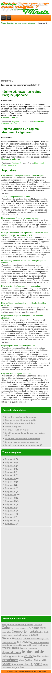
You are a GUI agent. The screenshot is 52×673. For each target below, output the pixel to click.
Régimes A (10, 459)
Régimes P (10, 504)
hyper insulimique (39, 645)
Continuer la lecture (10, 117)
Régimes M (10, 494)
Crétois (4, 635)
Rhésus (38, 660)
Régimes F (10, 475)
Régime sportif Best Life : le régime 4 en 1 (19, 346)
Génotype (15, 645)
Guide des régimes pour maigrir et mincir (26, 4)
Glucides (24, 642)
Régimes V (10, 517)
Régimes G (10, 478)
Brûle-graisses (26, 624)
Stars (45, 664)
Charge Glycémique (21, 628)
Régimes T (10, 514)
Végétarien (12, 165)
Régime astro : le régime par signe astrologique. (21, 286)
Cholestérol (39, 163)
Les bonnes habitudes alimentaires (22, 438)
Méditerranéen (41, 656)
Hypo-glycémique (28, 648)
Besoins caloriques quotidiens (20, 423)
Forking (5, 643)
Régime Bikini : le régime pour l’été (15, 373)
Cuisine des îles (14, 635)
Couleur (40, 632)
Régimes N (10, 498)
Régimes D (10, 469)
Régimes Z (10, 523)
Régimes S (10, 511)
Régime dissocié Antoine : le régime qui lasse (20, 218)
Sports (36, 664)
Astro (4, 625)
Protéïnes (10, 660)
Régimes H (10, 482)
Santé (6, 664)
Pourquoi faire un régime (17, 430)
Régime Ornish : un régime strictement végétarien (20, 130)
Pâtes (21, 660)
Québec (29, 660)
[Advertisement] (26, 51)
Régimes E (10, 472)
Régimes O (16, 121)
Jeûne (28, 656)
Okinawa (5, 124)
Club (9, 632)
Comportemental (24, 631)
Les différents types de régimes (20, 417)
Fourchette (12, 643)
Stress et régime (13, 426)
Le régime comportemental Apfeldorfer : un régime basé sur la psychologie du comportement (24, 234)
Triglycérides (6, 667)
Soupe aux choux (21, 664)
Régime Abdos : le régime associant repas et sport (22, 175)
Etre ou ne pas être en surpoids (20, 420)
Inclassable (39, 121)
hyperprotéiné (10, 647)
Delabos (24, 635)
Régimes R (10, 507)
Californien (38, 625)
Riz (19, 124)
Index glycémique (13, 656)
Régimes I (10, 485)
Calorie (7, 628)
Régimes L (10, 491)
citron (4, 632)
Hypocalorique (11, 652)
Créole (46, 632)
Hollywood (24, 645)
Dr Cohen (18, 639)
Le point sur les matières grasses (21, 442)
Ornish (4, 165)
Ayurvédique (12, 624)
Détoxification (30, 638)
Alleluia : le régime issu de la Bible (15, 197)
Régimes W (10, 520)
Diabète (33, 634)
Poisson (13, 124)
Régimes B (10, 462)
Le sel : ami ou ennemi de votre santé (23, 445)
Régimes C (10, 465)
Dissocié (8, 638)
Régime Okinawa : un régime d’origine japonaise (21, 93)
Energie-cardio (43, 639)
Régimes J (10, 488)
